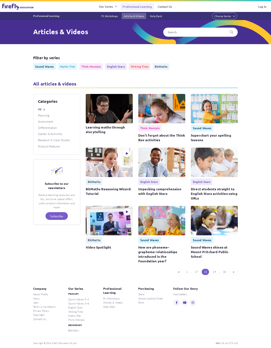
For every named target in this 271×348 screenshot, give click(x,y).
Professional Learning (137, 6)
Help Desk (156, 16)
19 (214, 272)
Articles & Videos (134, 16)
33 (224, 272)
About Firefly (40, 294)
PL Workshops (109, 16)
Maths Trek (74, 315)
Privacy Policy (41, 311)
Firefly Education (18, 6)
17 (196, 272)
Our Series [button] (106, 6)
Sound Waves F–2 (78, 299)
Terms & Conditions (44, 306)
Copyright (38, 315)
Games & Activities (50, 134)
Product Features (49, 146)
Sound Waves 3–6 (78, 303)
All (39, 109)
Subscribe (56, 216)
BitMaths (73, 330)
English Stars (75, 307)
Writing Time (75, 311)
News (36, 298)
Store (141, 294)
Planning (43, 115)
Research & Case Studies (54, 140)
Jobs (36, 302)
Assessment (45, 121)
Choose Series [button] (222, 16)
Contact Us (165, 6)
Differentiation (47, 128)
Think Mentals (76, 320)
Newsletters (180, 294)
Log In (262, 6)
